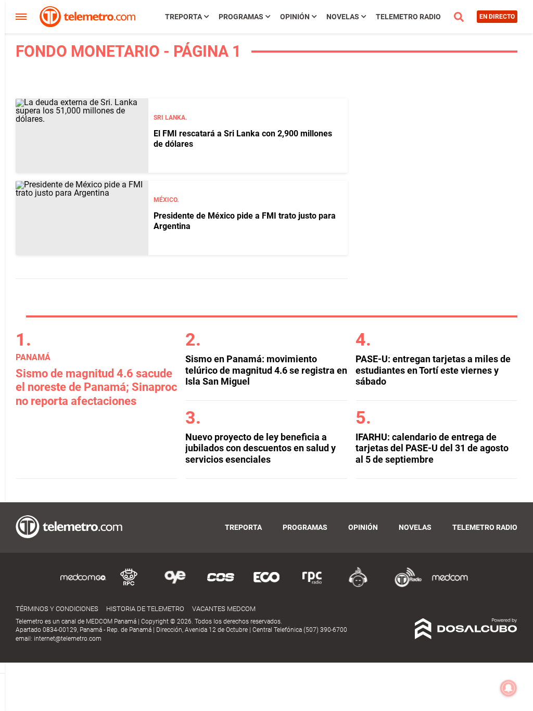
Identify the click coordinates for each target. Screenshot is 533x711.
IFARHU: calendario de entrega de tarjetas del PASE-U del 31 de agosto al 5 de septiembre (432, 448)
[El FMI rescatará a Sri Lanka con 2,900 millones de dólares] (82, 135)
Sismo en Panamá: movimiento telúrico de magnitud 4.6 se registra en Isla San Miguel (266, 370)
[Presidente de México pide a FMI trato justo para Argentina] (82, 218)
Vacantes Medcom (224, 609)
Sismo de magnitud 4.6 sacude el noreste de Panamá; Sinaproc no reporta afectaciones (96, 387)
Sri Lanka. (170, 117)
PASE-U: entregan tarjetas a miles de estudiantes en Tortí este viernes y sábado (433, 370)
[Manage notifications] (508, 688)
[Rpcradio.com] (312, 585)
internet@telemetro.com (67, 638)
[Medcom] (450, 585)
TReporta (183, 16)
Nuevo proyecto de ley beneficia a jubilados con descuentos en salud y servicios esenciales (260, 448)
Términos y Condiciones (57, 609)
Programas (241, 16)
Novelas (342, 16)
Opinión (295, 16)
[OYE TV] (175, 585)
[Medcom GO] (83, 585)
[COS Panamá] (221, 585)
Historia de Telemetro (145, 609)
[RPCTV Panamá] (129, 585)
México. (166, 200)
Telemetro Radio (408, 16)
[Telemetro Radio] (404, 585)
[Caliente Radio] (358, 585)
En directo (497, 16)
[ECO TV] (266, 585)
